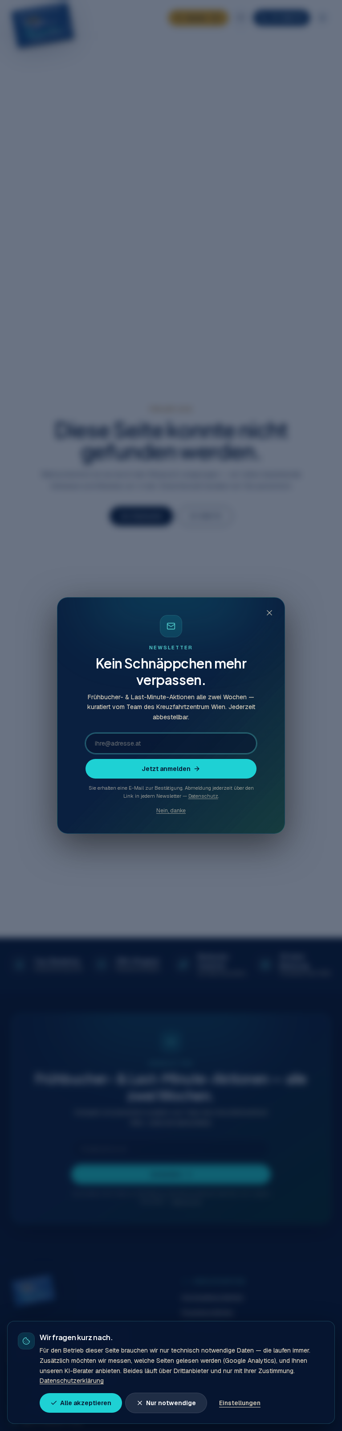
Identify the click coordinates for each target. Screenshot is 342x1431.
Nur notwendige (171, 1403)
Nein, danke (171, 810)
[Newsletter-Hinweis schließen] (269, 613)
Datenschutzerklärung (72, 1381)
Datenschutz (203, 796)
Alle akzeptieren (85, 1403)
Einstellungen (240, 1403)
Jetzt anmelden (166, 769)
